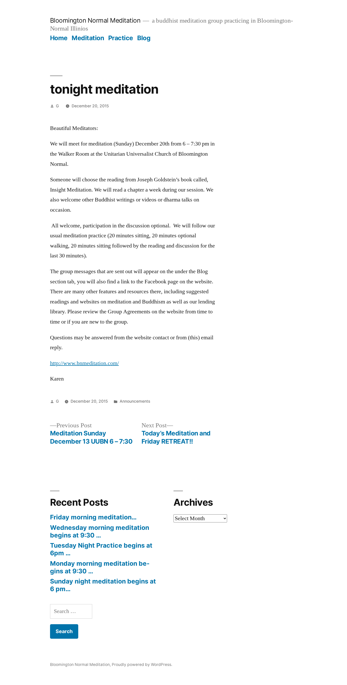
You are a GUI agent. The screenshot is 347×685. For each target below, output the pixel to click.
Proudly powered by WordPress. (142, 664)
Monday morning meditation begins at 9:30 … (100, 567)
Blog (143, 38)
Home (59, 38)
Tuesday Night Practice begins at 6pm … (101, 549)
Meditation (88, 38)
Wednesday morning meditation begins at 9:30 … (99, 531)
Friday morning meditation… (93, 517)
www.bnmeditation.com (90, 363)
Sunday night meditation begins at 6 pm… (103, 585)
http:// (56, 363)
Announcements (135, 401)
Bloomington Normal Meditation (95, 20)
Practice (120, 38)
